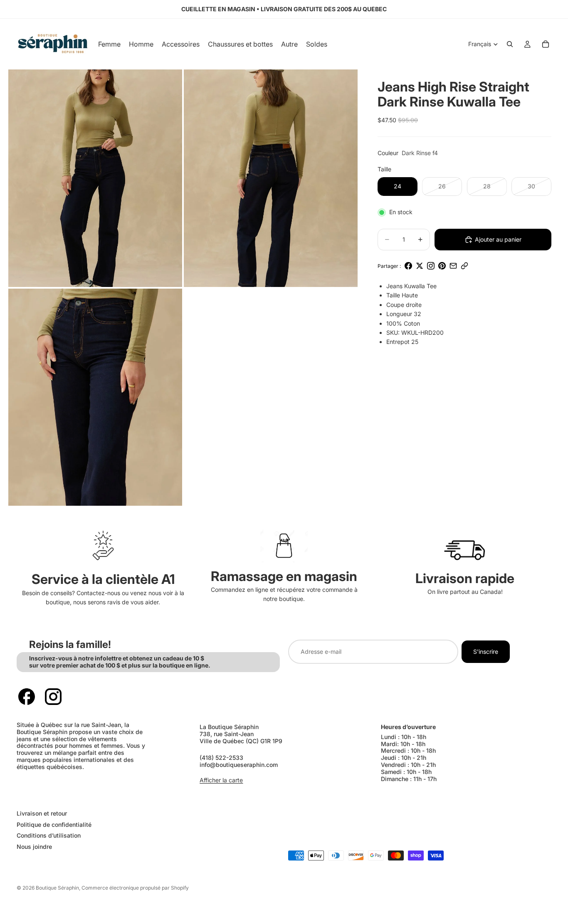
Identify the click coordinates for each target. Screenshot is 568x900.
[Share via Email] (453, 266)
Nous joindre (34, 846)
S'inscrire (485, 651)
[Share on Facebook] (408, 266)
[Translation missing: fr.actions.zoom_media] (95, 178)
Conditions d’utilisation (49, 835)
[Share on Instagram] (431, 266)
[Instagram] (53, 697)
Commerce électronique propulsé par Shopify (135, 888)
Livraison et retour (42, 813)
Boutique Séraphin (57, 888)
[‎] (146, 796)
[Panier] (545, 44)
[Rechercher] (510, 44)
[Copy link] (464, 266)
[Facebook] (27, 697)
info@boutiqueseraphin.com (239, 764)
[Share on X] (419, 266)
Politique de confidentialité (54, 824)
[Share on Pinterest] (442, 266)
